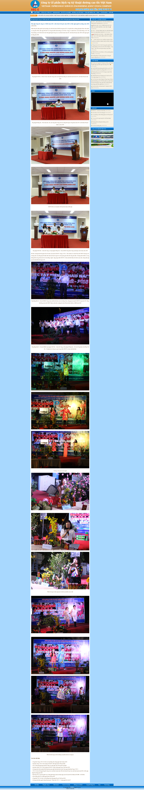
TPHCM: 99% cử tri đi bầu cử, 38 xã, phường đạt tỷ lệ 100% (102, 52)
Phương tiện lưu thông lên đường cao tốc (99, 122)
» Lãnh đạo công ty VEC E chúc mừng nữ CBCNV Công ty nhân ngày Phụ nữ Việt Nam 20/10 (51, 767)
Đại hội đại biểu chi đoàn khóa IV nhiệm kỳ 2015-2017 (101, 87)
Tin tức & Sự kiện (66, 12)
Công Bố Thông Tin (90, 12)
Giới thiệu (37, 12)
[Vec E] (102, 136)
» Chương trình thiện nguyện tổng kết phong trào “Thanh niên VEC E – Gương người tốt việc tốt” (51, 780)
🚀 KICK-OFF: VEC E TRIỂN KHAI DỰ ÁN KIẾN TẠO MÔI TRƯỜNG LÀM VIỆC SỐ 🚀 (101, 27)
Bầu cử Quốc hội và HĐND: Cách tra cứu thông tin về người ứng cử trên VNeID (59, 15)
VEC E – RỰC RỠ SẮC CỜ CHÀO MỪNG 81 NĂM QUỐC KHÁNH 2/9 (101, 22)
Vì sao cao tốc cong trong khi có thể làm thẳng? (101, 119)
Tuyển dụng (104, 12)
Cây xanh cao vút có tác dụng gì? (101, 112)
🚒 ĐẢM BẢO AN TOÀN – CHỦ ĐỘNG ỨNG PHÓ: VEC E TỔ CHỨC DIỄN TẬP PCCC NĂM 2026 (101, 36)
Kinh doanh (56, 12)
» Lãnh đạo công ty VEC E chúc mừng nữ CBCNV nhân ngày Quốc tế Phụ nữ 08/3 (48, 763)
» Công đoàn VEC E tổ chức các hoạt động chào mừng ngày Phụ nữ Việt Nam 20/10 (49, 778)
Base (98, 12)
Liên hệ (111, 12)
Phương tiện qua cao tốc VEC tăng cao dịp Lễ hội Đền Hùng (101, 72)
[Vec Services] (102, 132)
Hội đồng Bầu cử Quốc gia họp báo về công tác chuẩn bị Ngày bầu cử (101, 56)
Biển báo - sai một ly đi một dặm (101, 110)
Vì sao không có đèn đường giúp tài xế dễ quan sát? (102, 115)
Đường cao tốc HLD (77, 12)
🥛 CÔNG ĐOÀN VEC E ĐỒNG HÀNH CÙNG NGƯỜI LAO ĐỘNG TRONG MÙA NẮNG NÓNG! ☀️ (102, 41)
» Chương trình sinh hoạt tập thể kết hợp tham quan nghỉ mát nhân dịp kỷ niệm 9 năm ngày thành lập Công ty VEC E (55, 769)
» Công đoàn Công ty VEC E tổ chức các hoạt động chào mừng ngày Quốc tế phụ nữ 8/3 (49, 761)
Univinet (76, 788)
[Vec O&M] (102, 141)
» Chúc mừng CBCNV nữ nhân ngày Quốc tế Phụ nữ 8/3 (43, 776)
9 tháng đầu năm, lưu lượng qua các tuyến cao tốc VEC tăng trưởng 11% (101, 76)
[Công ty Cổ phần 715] (102, 145)
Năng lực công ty (46, 12)
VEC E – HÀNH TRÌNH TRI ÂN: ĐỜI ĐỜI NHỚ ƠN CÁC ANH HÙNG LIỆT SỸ (102, 31)
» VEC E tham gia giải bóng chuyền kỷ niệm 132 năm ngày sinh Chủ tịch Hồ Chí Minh (49, 765)
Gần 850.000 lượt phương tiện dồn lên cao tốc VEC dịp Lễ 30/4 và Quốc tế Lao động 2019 (102, 69)
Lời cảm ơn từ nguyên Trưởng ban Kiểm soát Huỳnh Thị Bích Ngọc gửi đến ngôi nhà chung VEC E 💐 (102, 64)
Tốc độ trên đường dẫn (99, 125)
